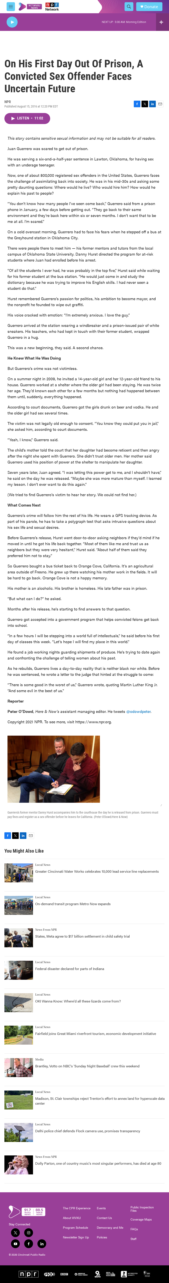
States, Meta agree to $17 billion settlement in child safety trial (82, 936)
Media (39, 1059)
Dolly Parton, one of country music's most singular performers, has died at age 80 (98, 1163)
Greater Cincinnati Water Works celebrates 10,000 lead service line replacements (97, 871)
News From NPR (46, 930)
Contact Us (104, 1218)
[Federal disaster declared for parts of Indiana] (18, 970)
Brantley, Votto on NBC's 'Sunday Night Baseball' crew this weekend (87, 1065)
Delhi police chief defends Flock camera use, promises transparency (87, 1130)
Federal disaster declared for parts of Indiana (69, 968)
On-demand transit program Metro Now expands (73, 903)
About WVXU (72, 1218)
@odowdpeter (138, 711)
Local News (42, 865)
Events (101, 1208)
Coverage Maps (141, 1219)
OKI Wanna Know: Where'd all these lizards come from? (78, 1001)
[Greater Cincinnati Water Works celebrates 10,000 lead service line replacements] (18, 872)
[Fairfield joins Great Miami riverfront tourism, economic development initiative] (18, 1035)
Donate (151, 6)
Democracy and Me (110, 1227)
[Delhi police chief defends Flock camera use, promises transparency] (18, 1132)
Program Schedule (75, 1227)
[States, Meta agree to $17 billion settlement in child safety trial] (18, 937)
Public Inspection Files (142, 1209)
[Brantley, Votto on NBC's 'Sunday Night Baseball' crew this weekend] (18, 1067)
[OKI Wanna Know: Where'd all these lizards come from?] (18, 1002)
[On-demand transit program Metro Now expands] (18, 905)
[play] (12, 22)
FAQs (134, 1229)
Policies (102, 1237)
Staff (133, 1239)
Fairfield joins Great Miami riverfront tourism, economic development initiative (95, 1033)
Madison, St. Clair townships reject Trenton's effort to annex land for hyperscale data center (100, 1101)
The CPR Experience (76, 1208)
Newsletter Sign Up (76, 1237)
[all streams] (162, 22)
